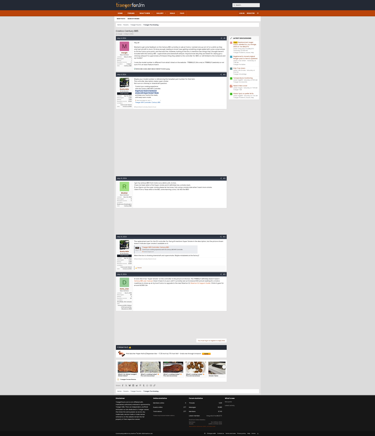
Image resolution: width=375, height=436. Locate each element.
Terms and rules (230, 433)
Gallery (159, 13)
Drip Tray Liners (239, 68)
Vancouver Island (126, 105)
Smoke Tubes (213, 376)
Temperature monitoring (243, 78)
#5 (224, 274)
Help (248, 433)
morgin (120, 34)
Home (120, 13)
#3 (224, 178)
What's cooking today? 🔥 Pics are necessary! (150, 375)
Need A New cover (240, 86)
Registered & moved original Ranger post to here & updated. (245, 57)
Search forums (133, 19)
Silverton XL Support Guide (200, 283)
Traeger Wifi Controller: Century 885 (155, 247)
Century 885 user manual (143, 281)
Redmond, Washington (124, 204)
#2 (224, 74)
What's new (145, 13)
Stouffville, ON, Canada (124, 302)
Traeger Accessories (240, 82)
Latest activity (230, 405)
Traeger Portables (239, 64)
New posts (121, 19)
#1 (224, 38)
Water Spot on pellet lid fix (243, 93)
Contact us (220, 433)
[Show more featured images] (224, 367)
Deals (172, 13)
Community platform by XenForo (134, 433)
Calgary (129, 64)
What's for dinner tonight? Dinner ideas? (127, 375)
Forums (131, 13)
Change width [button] (211, 433)
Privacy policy (241, 433)
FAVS (182, 13)
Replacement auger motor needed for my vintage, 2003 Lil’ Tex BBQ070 (244, 44)
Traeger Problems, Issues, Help (243, 52)
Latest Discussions (242, 38)
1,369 (130, 99)
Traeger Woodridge (239, 74)
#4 (224, 237)
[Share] (221, 38)
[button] (152, 13)
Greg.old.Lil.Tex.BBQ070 (214, 416)
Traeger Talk (237, 90)
